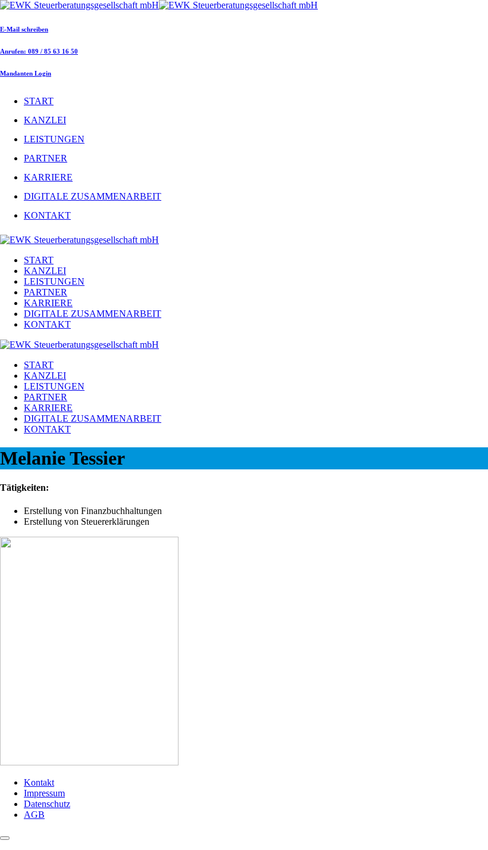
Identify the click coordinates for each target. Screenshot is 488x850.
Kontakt (39, 782)
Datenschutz (47, 804)
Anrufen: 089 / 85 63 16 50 (39, 51)
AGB (34, 814)
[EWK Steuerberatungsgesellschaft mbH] (159, 5)
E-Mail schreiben (24, 29)
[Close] (5, 838)
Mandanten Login (25, 73)
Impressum (44, 793)
